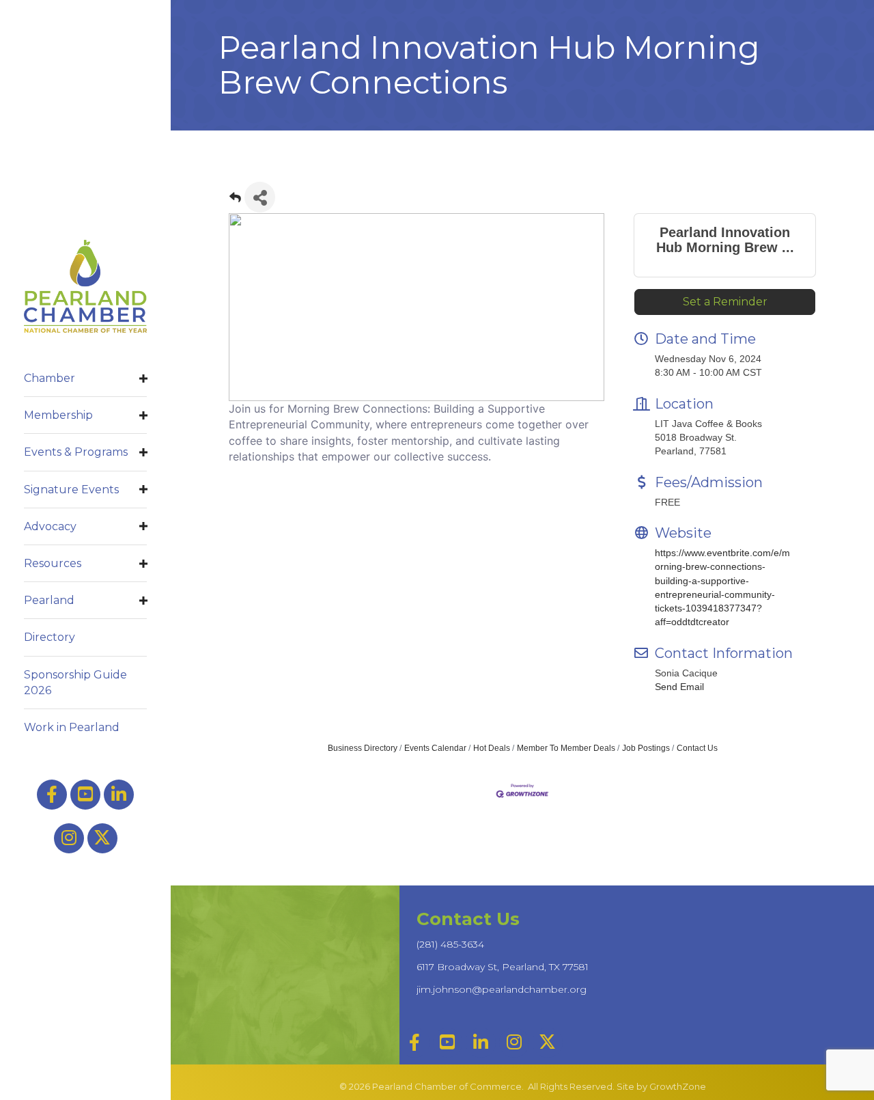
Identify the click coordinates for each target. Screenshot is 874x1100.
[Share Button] (259, 197)
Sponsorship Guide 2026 (75, 682)
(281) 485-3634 (450, 944)
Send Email (679, 686)
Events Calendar (435, 748)
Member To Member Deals (566, 748)
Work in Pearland (71, 727)
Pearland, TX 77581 (503, 967)
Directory (49, 637)
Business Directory (362, 748)
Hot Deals (491, 748)
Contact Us (697, 748)
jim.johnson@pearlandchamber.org (502, 989)
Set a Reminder (725, 301)
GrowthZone (677, 1086)
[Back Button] (235, 201)
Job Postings (646, 748)
